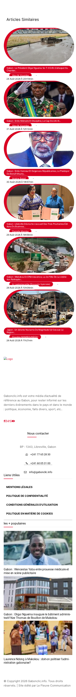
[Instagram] (6, 421)
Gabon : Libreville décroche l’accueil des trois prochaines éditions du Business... (37, 225)
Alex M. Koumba (20, 75)
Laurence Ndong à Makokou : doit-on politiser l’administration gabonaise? (36, 660)
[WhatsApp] (11, 421)
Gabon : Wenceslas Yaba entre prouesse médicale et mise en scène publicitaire (36, 571)
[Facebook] (4, 421)
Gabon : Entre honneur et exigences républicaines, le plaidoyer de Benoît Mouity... (38, 172)
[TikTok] (8, 421)
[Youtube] (13, 421)
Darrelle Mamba (20, 231)
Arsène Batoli (19, 178)
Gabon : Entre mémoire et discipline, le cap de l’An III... (34, 120)
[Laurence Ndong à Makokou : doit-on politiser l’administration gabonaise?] (38, 638)
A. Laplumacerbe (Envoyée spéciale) (31, 284)
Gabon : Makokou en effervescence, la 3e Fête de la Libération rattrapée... (37, 278)
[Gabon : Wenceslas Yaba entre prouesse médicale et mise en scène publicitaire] (38, 548)
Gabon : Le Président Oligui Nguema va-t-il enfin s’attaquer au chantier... (37, 69)
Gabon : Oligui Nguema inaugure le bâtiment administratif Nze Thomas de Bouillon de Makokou (37, 616)
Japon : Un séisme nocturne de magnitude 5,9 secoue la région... (35, 331)
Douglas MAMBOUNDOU (25, 337)
